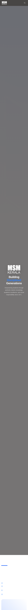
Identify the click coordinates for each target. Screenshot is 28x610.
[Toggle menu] (24, 3)
